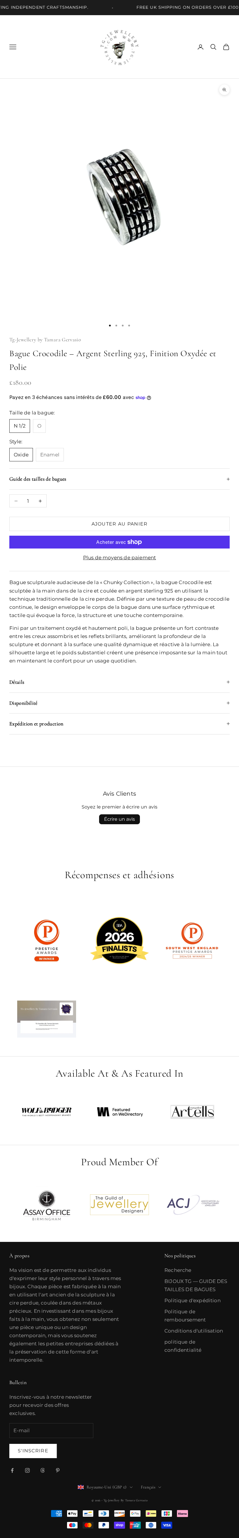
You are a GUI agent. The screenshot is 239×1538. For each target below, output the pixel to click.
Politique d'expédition (192, 1300)
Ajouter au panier (120, 524)
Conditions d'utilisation (193, 1331)
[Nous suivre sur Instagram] (27, 1470)
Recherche (177, 1270)
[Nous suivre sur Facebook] (12, 1470)
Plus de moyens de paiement (119, 557)
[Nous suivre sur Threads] (42, 1470)
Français (148, 1487)
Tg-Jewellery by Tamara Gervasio (45, 339)
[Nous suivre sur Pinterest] (58, 1470)
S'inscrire (33, 1450)
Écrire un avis (119, 819)
